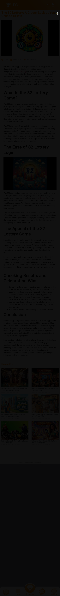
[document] (30, 298)
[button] (56, 14)
